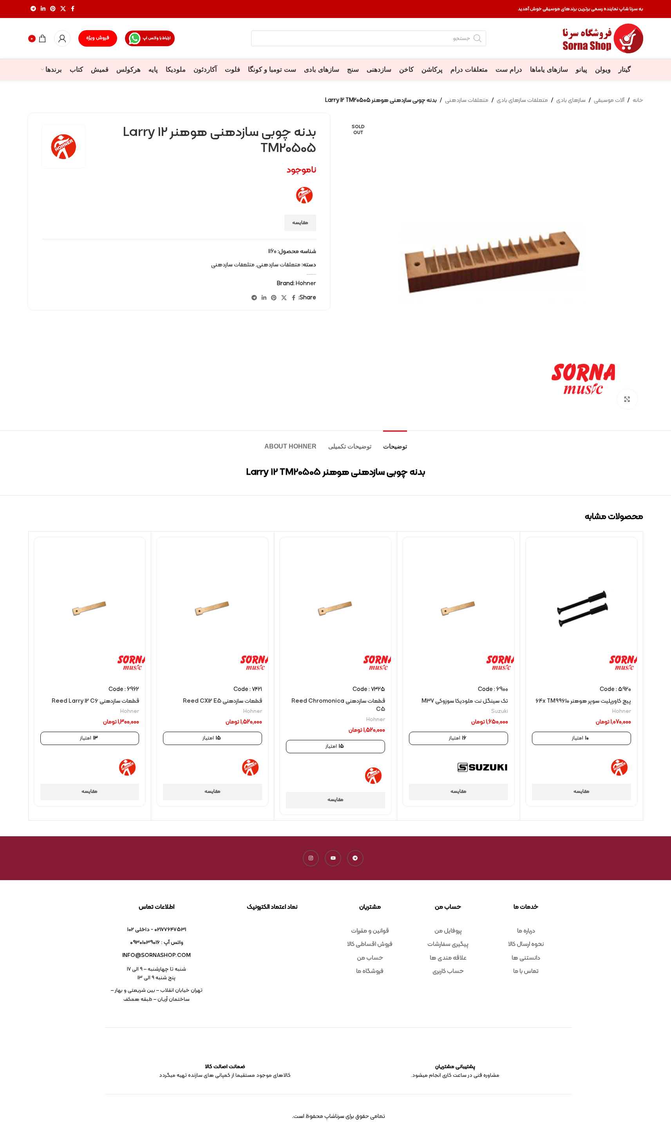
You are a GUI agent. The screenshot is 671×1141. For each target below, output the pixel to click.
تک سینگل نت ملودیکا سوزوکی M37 (464, 701)
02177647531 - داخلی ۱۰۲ (156, 930)
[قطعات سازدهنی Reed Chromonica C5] (335, 608)
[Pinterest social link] (53, 9)
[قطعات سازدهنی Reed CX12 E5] (212, 608)
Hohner (306, 283)
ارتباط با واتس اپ (157, 38)
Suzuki (499, 711)
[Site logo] (603, 38)
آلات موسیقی (609, 100)
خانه (638, 100)
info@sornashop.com (156, 955)
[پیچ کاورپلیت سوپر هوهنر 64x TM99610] (581, 608)
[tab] (395, 442)
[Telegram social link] (33, 9)
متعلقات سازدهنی (466, 100)
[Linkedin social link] (43, 9)
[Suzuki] (482, 767)
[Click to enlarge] (627, 399)
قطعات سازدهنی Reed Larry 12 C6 (95, 701)
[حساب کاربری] (62, 38)
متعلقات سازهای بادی (522, 100)
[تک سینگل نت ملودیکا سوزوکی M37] (458, 608)
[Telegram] (355, 858)
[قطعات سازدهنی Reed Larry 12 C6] (89, 608)
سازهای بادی (571, 100)
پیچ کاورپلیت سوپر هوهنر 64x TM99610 (583, 701)
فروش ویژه (97, 38)
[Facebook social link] (73, 9)
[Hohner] (619, 767)
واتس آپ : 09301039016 (156, 942)
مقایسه (300, 223)
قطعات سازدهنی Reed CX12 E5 (222, 701)
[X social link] (63, 9)
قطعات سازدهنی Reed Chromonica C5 (338, 705)
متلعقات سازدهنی (233, 264)
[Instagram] (311, 858)
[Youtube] (333, 858)
